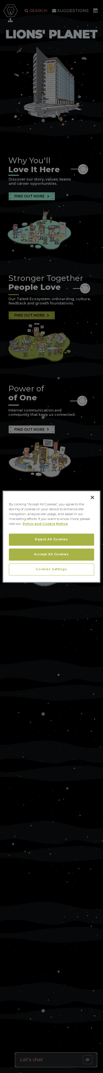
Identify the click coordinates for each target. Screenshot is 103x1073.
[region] (51, 536)
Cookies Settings (51, 569)
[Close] (92, 497)
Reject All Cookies (51, 539)
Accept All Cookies (51, 554)
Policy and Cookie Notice (45, 524)
